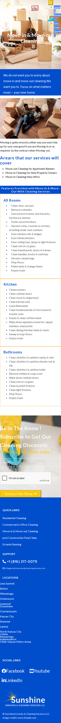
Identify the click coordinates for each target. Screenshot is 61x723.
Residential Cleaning (14, 518)
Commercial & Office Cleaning (20, 524)
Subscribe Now (19, 494)
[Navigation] (41, 7)
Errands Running (12, 544)
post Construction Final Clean (20, 537)
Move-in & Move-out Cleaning (20, 531)
